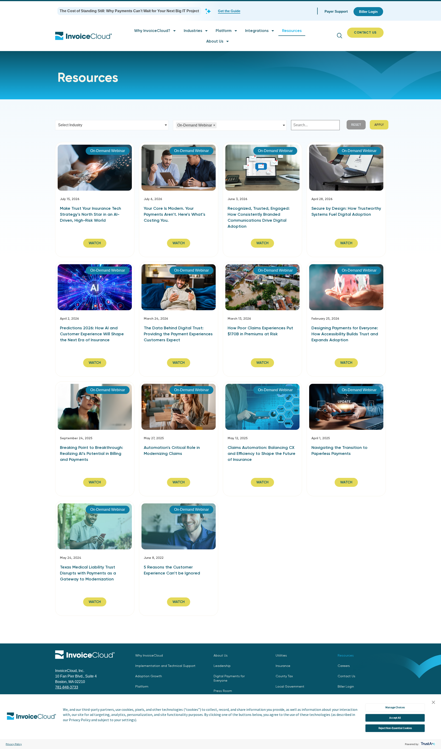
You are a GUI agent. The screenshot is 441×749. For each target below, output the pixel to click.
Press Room (223, 691)
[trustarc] (427, 744)
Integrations (257, 30)
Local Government (290, 686)
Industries (193, 30)
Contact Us (346, 676)
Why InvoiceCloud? (152, 30)
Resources (292, 30)
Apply (379, 125)
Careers (344, 666)
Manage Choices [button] (395, 707)
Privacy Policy (14, 744)
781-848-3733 (66, 687)
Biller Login (346, 686)
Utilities (281, 655)
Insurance (283, 666)
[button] (433, 702)
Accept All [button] (395, 717)
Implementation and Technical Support (165, 666)
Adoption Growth (148, 676)
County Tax (284, 676)
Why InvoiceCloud (149, 655)
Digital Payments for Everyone (229, 678)
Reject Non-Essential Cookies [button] (395, 728)
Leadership (222, 666)
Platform (224, 30)
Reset (356, 125)
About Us (214, 41)
